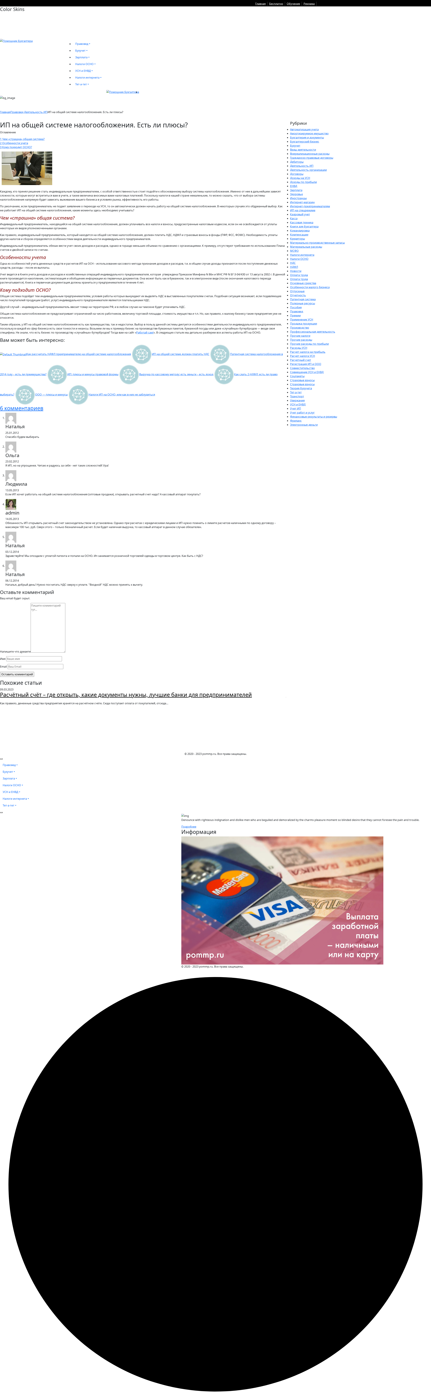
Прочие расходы (301, 340)
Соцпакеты (297, 376)
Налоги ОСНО (299, 259)
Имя (3, 659)
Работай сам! (145, 332)
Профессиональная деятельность (312, 332)
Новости (295, 271)
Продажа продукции (303, 323)
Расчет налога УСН (302, 356)
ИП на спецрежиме (302, 210)
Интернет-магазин (302, 202)
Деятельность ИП (35, 112)
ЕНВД (293, 186)
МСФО (294, 251)
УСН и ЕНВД (298, 404)
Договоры (296, 174)
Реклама (309, 4)
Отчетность (298, 295)
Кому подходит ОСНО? (16, 147)
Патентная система (303, 299)
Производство (299, 327)
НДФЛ (294, 267)
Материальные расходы (306, 247)
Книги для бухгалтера (304, 226)
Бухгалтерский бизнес (304, 141)
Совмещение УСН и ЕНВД (307, 372)
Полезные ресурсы (302, 303)
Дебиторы (297, 162)
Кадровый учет (300, 214)
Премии (295, 315)
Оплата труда (299, 275)
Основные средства (303, 283)
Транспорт (297, 396)
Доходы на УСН (300, 178)
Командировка (300, 230)
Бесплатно (276, 4)
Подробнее (188, 827)
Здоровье (296, 194)
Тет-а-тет (296, 392)
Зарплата (296, 190)
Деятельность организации (308, 170)
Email (3, 666)
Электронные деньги (304, 425)
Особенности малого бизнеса (310, 287)
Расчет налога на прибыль (307, 352)
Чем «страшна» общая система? (22, 139)
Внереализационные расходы (309, 154)
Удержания (297, 400)
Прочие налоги (300, 336)
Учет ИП (295, 408)
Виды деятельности (303, 150)
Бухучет (295, 145)
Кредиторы (297, 238)
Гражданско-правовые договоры (311, 158)
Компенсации (299, 234)
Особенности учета (14, 143)
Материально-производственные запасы (317, 243)
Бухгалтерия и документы (307, 137)
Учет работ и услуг (302, 412)
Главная (260, 4)
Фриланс (296, 421)
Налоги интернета (302, 255)
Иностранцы (298, 198)
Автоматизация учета (304, 129)
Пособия (296, 307)
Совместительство (302, 368)
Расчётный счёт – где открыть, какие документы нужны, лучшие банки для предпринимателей (126, 694)
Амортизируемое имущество (309, 133)
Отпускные (297, 291)
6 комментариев (21, 408)
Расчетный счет (300, 360)
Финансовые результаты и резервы (313, 416)
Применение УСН (301, 319)
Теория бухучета (301, 388)
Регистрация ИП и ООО (305, 364)
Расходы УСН (298, 348)
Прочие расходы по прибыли (309, 344)
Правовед (16, 112)
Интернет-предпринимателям (310, 206)
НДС (293, 263)
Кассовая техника (301, 222)
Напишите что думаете (15, 651)
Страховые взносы (302, 380)
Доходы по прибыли (303, 182)
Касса (293, 218)
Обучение (293, 4)
